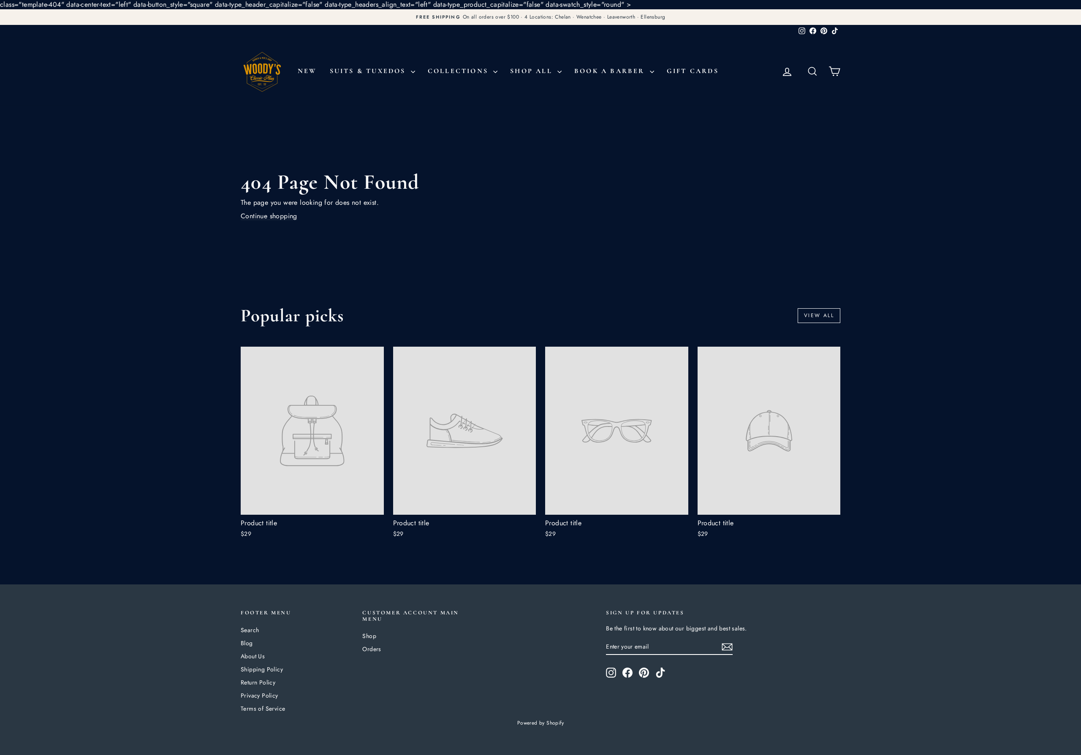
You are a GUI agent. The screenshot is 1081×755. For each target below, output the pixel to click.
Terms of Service (263, 708)
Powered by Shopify (540, 723)
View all (819, 315)
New (307, 71)
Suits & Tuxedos (369, 71)
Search (250, 630)
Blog (247, 643)
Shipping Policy (262, 669)
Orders (371, 649)
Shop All (532, 71)
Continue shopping (269, 216)
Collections (459, 71)
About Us (253, 656)
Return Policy (258, 682)
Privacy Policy (259, 695)
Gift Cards (693, 71)
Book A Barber (611, 71)
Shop (369, 636)
